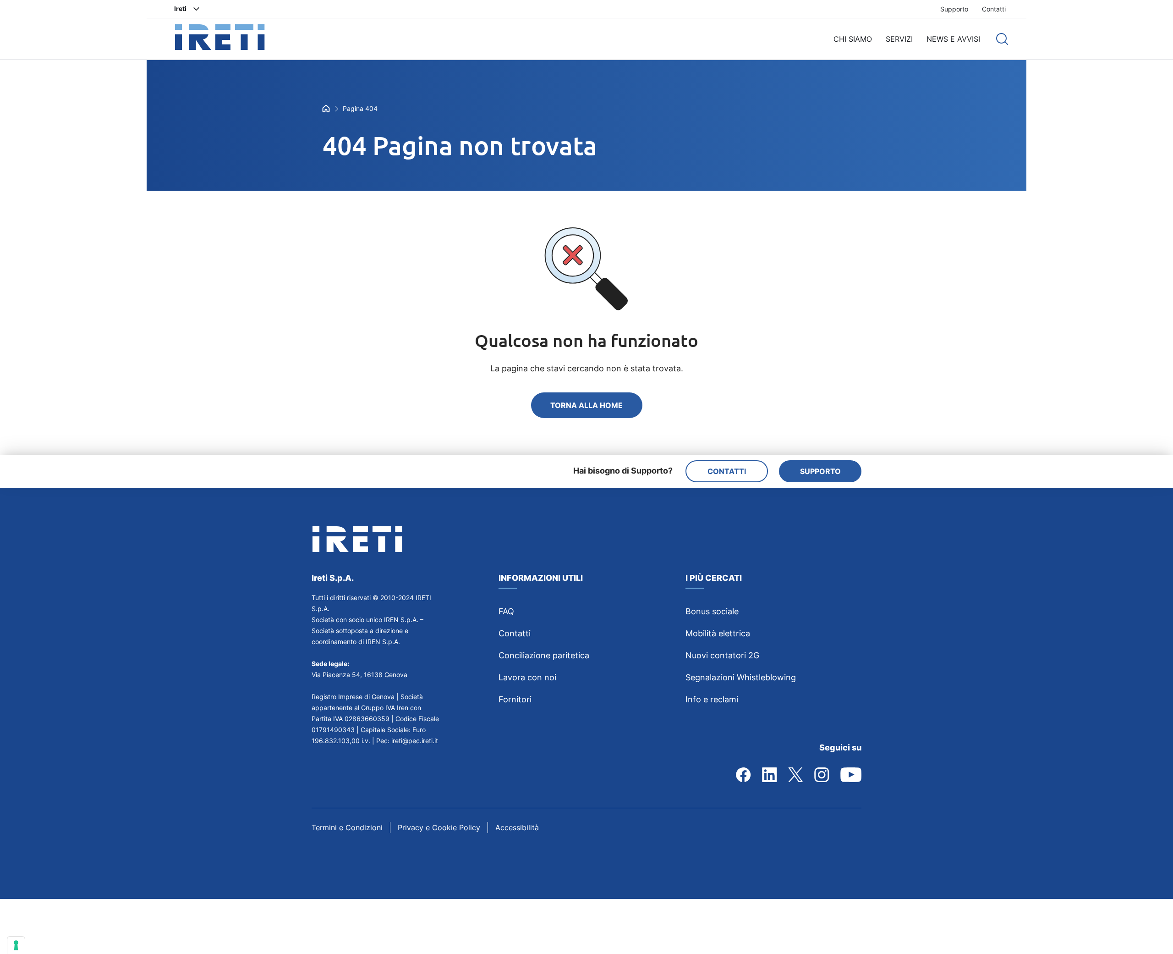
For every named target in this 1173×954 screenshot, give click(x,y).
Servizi (899, 39)
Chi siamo (852, 39)
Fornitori (515, 699)
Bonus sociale (712, 611)
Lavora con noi (527, 677)
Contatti (994, 9)
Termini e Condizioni (347, 827)
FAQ (506, 611)
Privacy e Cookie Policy (439, 827)
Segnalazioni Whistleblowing (740, 677)
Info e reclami (711, 699)
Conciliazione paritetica (544, 655)
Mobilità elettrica (717, 633)
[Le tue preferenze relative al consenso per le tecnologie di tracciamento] (16, 945)
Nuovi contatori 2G (722, 655)
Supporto (954, 9)
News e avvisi (953, 39)
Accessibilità (517, 827)
